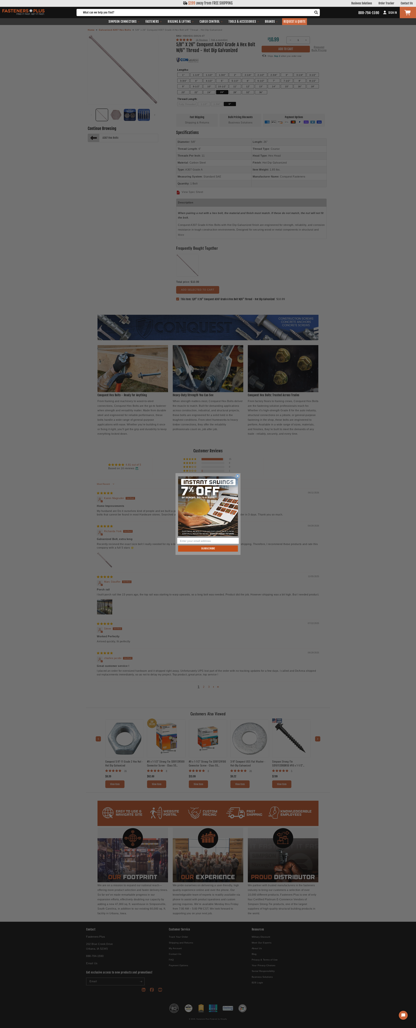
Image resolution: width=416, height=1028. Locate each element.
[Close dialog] (237, 476)
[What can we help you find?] (316, 12)
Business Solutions (361, 3)
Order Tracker (386, 3)
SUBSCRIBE (208, 548)
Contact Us (407, 3)
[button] (124, 21)
